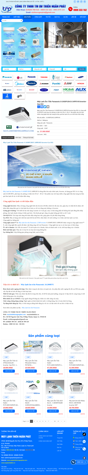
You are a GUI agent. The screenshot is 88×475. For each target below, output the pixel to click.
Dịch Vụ (59, 447)
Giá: (38, 131)
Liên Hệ (59, 451)
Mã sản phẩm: (41, 117)
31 (58, 421)
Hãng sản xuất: (41, 123)
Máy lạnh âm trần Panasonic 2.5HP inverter (32, 222)
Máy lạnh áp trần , (41, 469)
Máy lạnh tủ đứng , (52, 469)
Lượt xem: (40, 134)
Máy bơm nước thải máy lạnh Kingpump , (34, 470)
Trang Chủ (60, 438)
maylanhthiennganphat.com (16, 314)
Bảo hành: (40, 125)
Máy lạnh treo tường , (7, 469)
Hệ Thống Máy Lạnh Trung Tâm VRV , (11, 470)
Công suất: (40, 128)
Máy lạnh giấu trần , (30, 469)
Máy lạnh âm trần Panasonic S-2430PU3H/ (16, 191)
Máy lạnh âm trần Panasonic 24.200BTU (37, 284)
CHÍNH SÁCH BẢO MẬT (45, 441)
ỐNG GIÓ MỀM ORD (51, 470)
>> (64, 421)
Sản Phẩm (60, 444)
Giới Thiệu (59, 441)
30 (55, 421)
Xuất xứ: (39, 120)
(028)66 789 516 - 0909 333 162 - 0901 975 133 (45, 10)
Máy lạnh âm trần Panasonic (31, 308)
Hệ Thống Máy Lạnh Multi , (66, 469)
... (51, 421)
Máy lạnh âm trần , (19, 469)
